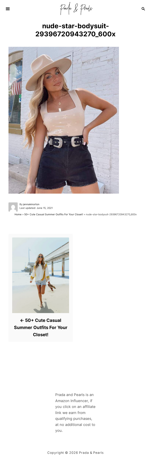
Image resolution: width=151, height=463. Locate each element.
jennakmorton (31, 204)
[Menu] (7, 9)
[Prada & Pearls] (75, 8)
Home (18, 214)
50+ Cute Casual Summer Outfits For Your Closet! (53, 214)
